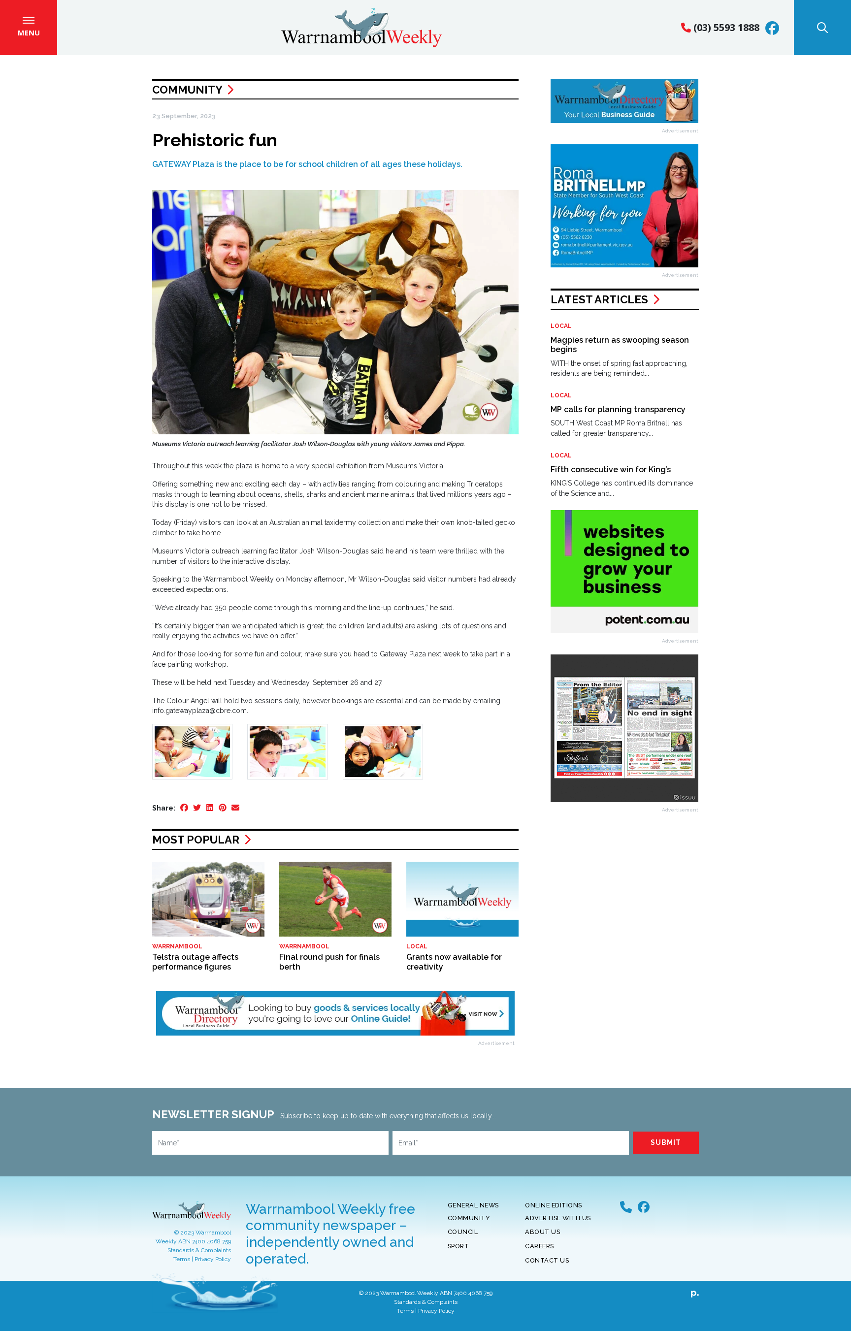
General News (473, 1205)
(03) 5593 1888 (725, 27)
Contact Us (547, 1260)
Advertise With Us (558, 1218)
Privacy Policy (213, 1259)
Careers (539, 1246)
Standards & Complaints (199, 1250)
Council (463, 1231)
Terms (181, 1259)
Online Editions (553, 1205)
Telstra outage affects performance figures (195, 961)
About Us (542, 1231)
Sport (458, 1246)
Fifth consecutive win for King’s (611, 469)
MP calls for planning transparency (618, 409)
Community (187, 89)
